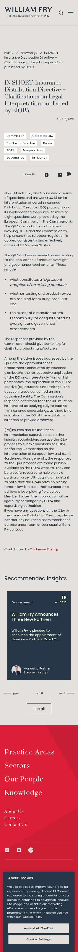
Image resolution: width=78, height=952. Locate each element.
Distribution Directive (20, 143)
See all (39, 708)
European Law (33, 150)
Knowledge (29, 53)
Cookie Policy (32, 917)
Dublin (47, 143)
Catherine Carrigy (44, 549)
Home (9, 53)
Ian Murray (39, 158)
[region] (39, 912)
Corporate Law (42, 136)
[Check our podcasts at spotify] (31, 850)
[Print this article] (69, 174)
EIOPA (10, 150)
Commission (15, 136)
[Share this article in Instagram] (46, 175)
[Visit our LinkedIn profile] (10, 850)
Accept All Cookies (39, 928)
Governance (15, 158)
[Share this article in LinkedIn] (60, 175)
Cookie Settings (38, 939)
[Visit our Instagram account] (22, 850)
